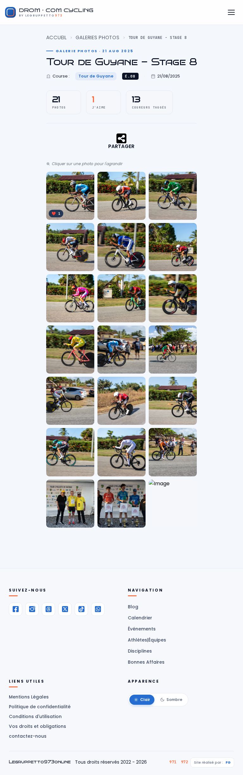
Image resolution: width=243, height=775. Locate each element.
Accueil (56, 37)
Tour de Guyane (96, 76)
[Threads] (48, 609)
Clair (145, 699)
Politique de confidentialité (40, 707)
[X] (65, 609)
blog (133, 607)
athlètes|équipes (147, 640)
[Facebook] (15, 609)
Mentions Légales (29, 697)
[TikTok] (81, 609)
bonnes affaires (146, 662)
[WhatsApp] (97, 609)
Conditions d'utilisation (35, 716)
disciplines (140, 651)
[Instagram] (32, 609)
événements (142, 629)
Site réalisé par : (212, 762)
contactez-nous (28, 736)
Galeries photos (98, 37)
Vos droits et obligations (37, 726)
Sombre (174, 699)
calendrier (140, 618)
